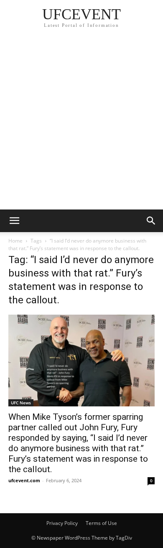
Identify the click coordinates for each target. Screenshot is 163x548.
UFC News (21, 403)
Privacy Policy (62, 523)
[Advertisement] (81, 123)
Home (15, 240)
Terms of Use (101, 523)
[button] (14, 220)
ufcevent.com (24, 480)
